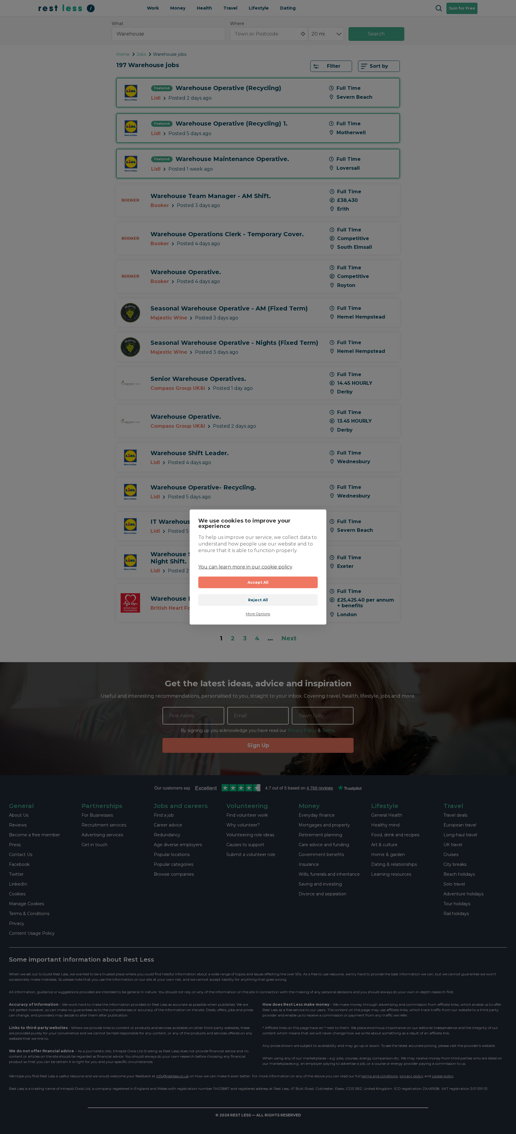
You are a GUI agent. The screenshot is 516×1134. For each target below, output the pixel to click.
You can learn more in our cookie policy (245, 567)
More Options (258, 614)
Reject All (258, 600)
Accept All (258, 582)
